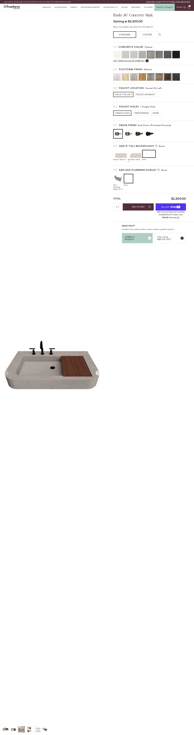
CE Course (148, 7)
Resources (135, 7)
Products (47, 7)
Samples (73, 7)
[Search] (181, 7)
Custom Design (60, 7)
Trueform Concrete (12, 7)
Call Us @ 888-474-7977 (164, 238)
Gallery (124, 7)
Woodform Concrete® (90, 7)
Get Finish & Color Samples (129, 60)
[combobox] (181, 7)
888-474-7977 (185, 2)
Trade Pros (150, 2)
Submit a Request (129, 238)
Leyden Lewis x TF (110, 7)
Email (173, 2)
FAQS (178, 2)
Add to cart (138, 207)
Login (158, 2)
